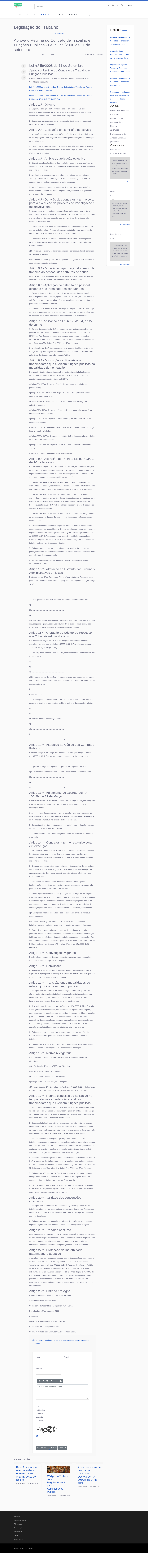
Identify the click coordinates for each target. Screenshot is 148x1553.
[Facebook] (23, 66)
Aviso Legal (18, 1528)
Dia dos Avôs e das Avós (119, 110)
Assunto (39, 1368)
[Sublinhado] (47, 1381)
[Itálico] (43, 1381)
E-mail (66, 1357)
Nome (38, 1357)
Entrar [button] (130, 5)
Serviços (30, 15)
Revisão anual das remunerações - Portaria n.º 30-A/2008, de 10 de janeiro (26, 1473)
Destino (16, 1535)
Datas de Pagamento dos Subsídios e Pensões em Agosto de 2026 (120, 81)
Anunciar (17, 1516)
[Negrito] (39, 1381)
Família (58, 15)
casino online (18, 1539)
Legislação (58, 34)
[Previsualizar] (61, 1381)
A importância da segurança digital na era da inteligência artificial (119, 54)
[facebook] (103, 5)
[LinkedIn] (113, 5)
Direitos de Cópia (20, 1520)
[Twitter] (23, 71)
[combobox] (45, 6)
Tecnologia (87, 15)
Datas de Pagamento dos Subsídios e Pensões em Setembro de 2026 (120, 40)
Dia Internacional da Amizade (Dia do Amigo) (119, 136)
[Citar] (56, 1381)
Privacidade (18, 1524)
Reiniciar (62, 1448)
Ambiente (72, 15)
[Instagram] (117, 5)
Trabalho (44, 15)
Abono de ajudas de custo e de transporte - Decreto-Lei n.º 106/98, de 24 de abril (89, 1475)
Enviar (53, 1448)
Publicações (18, 1531)
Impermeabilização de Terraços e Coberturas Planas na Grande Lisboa (120, 68)
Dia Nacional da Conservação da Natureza (116, 122)
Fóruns (16, 15)
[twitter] (108, 5)
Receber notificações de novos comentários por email (40, 1413)
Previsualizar (42, 1448)
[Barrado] (51, 1381)
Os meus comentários (43, 1340)
